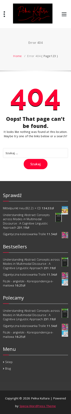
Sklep (9, 362)
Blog (8, 368)
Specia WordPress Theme (38, 406)
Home (17, 56)
